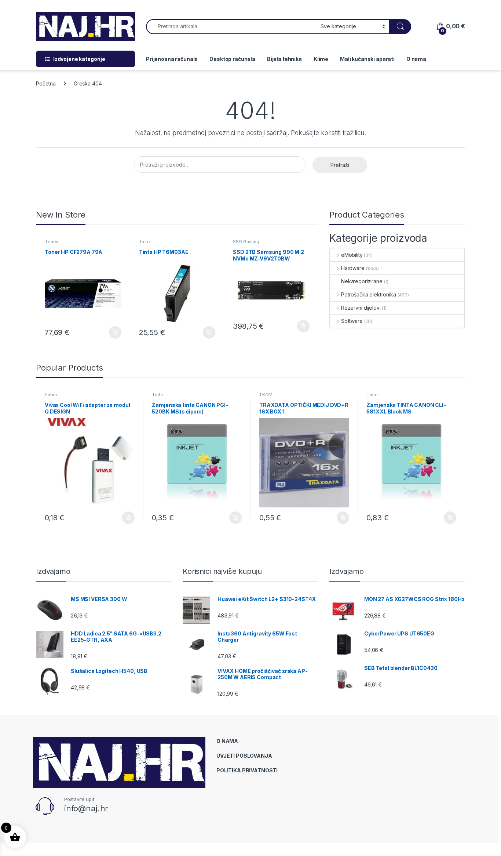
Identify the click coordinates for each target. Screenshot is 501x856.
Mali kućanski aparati (367, 59)
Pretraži (339, 165)
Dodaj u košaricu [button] (111, 332)
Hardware (353, 268)
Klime (321, 59)
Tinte (144, 241)
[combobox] (231, 26)
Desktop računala (232, 59)
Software (352, 321)
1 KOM (266, 394)
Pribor (51, 394)
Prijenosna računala (172, 59)
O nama (416, 59)
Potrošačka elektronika (368, 294)
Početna (46, 83)
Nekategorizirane (362, 281)
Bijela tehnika (284, 59)
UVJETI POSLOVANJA (244, 756)
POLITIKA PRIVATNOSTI (247, 770)
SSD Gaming (246, 241)
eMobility (352, 255)
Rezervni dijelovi (360, 308)
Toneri (51, 241)
